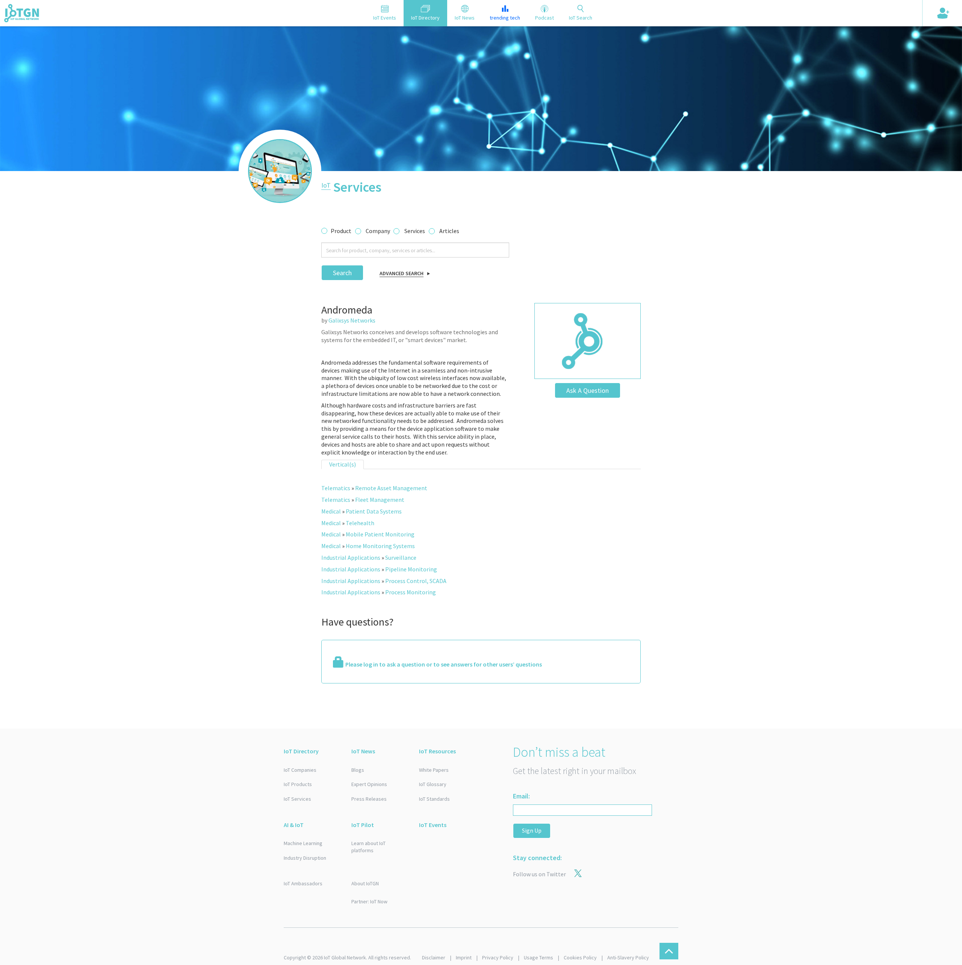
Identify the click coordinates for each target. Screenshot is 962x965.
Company (378, 231)
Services (414, 231)
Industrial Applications (350, 557)
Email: (521, 796)
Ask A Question (587, 390)
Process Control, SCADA (415, 581)
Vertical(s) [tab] (342, 464)
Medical (331, 511)
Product (341, 231)
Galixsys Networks (351, 320)
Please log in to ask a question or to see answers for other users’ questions (443, 664)
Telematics (335, 488)
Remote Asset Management (391, 488)
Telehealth (360, 523)
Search (342, 272)
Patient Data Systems (374, 511)
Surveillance (400, 557)
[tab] (385, 13)
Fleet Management (379, 499)
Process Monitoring (410, 592)
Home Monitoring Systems (380, 546)
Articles (449, 231)
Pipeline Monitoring (411, 569)
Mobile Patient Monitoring (380, 534)
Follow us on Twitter (539, 874)
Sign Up (532, 830)
